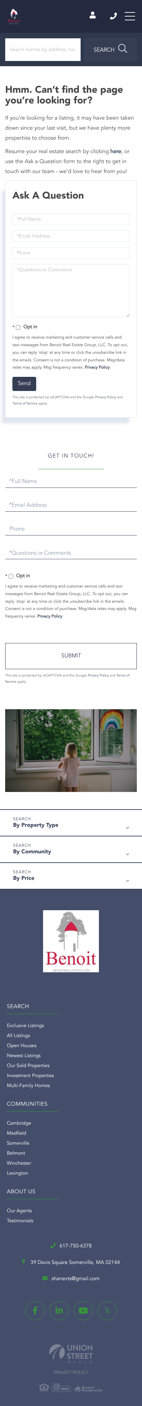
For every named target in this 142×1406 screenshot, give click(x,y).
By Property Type (36, 825)
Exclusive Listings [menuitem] (25, 1026)
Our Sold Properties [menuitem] (28, 1066)
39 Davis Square (74, 1262)
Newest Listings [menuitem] (24, 1056)
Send (24, 383)
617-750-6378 (114, 16)
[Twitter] (107, 1310)
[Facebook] (35, 1310)
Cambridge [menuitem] (19, 1123)
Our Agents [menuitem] (19, 1211)
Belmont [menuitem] (16, 1153)
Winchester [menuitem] (19, 1163)
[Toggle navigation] (130, 16)
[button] (110, 49)
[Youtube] (83, 1310)
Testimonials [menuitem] (20, 1221)
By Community (32, 852)
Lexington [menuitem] (17, 1173)
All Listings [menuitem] (18, 1036)
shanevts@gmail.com (76, 1279)
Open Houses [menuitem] (22, 1046)
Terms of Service (25, 403)
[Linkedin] (59, 1310)
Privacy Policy (97, 367)
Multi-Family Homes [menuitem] (28, 1086)
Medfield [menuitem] (16, 1133)
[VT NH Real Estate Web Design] (71, 1353)
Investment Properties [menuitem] (30, 1076)
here (115, 151)
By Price (23, 878)
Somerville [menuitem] (18, 1143)
